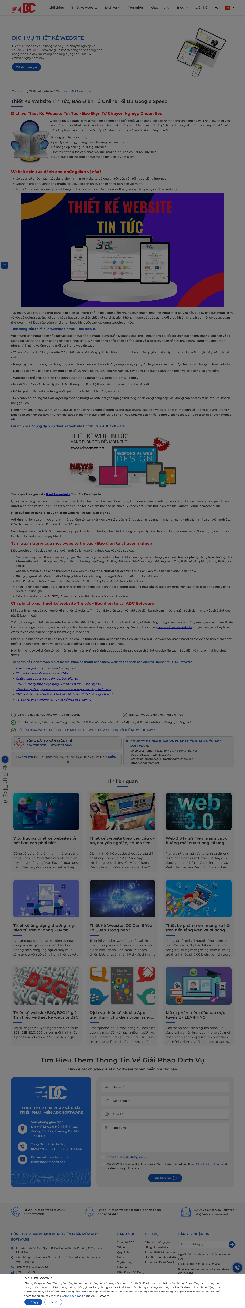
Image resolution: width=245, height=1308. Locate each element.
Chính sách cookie (73, 1295)
